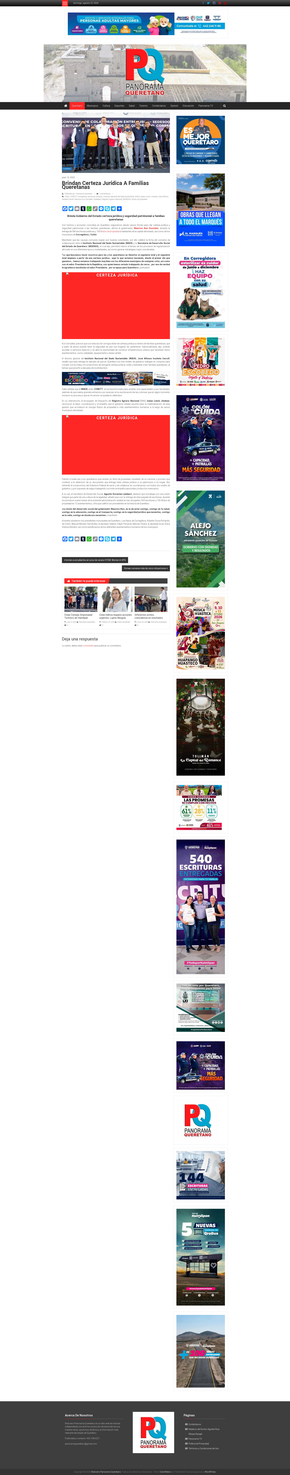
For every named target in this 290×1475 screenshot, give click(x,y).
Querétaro (77, 105)
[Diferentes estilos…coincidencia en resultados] (151, 599)
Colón (67, 197)
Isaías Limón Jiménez (149, 197)
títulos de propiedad (139, 199)
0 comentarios (105, 194)
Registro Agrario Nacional (112, 199)
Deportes (119, 105)
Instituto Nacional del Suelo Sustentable (118, 197)
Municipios (92, 105)
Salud (132, 105)
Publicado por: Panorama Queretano (78, 194)
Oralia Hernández (123, 622)
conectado (88, 645)
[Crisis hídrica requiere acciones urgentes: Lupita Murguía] (115, 599)
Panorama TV (205, 105)
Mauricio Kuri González (83, 199)
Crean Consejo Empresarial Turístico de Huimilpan (78, 616)
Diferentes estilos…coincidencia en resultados (149, 616)
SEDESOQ (127, 199)
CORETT (73, 197)
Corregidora (82, 197)
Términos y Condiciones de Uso (203, 1448)
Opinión (174, 105)
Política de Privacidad (198, 1443)
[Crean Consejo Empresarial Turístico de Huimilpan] (80, 599)
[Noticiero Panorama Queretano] (145, 73)
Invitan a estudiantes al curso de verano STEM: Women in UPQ (96, 560)
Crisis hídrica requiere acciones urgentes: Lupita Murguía (115, 616)
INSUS (137, 197)
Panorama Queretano (87, 622)
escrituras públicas (95, 197)
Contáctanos (159, 105)
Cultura (106, 105)
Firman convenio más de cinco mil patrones (145, 568)
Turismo (143, 105)
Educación (188, 105)
